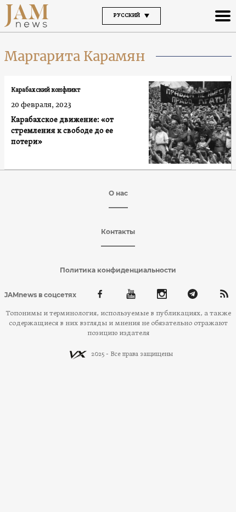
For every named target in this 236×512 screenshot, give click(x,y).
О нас (118, 193)
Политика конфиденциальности (118, 270)
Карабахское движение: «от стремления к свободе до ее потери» (62, 131)
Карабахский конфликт (45, 90)
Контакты (118, 231)
